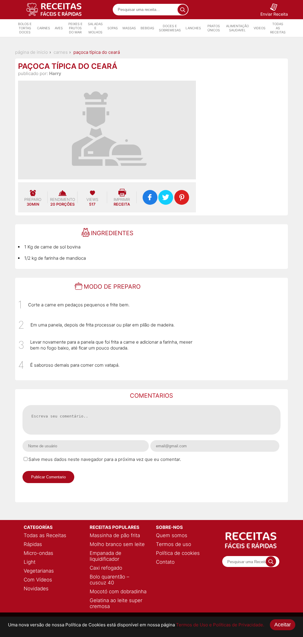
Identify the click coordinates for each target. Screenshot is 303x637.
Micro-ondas (38, 553)
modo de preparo (112, 286)
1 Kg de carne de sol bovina (52, 247)
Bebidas (147, 28)
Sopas (112, 28)
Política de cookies (178, 553)
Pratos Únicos (213, 28)
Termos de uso (173, 544)
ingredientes (112, 233)
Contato (165, 562)
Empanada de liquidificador (105, 556)
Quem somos (171, 535)
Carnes (43, 28)
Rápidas (33, 544)
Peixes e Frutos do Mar (75, 28)
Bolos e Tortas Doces (25, 28)
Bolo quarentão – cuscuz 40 (109, 580)
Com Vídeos (38, 580)
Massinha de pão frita (115, 535)
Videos (259, 28)
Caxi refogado (106, 568)
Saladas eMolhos (95, 28)
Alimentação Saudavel (237, 28)
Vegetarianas (39, 571)
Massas (129, 28)
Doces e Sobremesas (170, 28)
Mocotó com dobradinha (118, 591)
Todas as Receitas (278, 28)
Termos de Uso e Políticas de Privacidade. (220, 625)
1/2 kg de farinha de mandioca (55, 258)
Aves (59, 28)
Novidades (36, 589)
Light (30, 562)
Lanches (193, 28)
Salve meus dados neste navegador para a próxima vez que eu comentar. (104, 459)
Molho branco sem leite (117, 544)
